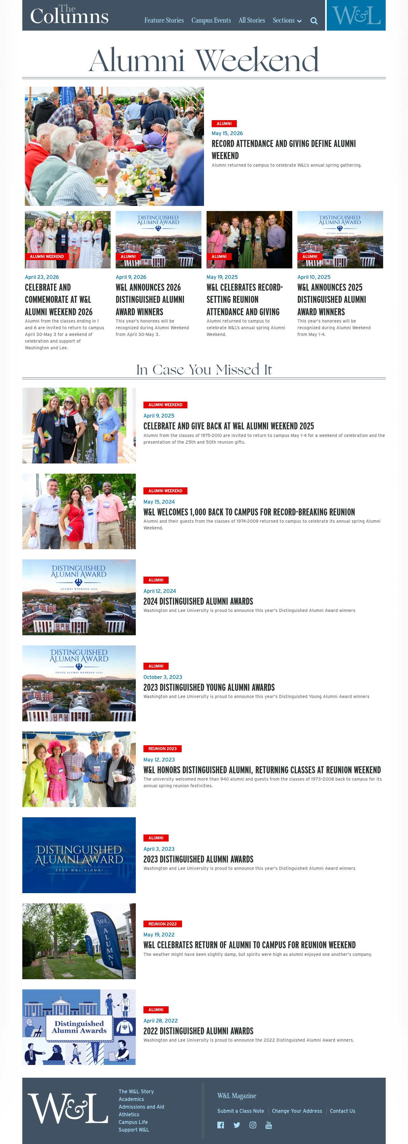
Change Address (297, 1111)
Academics (131, 1099)
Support (134, 1130)
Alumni (224, 123)
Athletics (129, 1114)
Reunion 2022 (163, 924)
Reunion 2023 (163, 748)
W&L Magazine (236, 1096)
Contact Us (342, 1111)
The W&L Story (136, 1092)
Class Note (240, 1111)
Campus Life (133, 1122)
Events (211, 21)
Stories (164, 21)
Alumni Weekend (47, 256)
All (252, 21)
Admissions (141, 1107)
